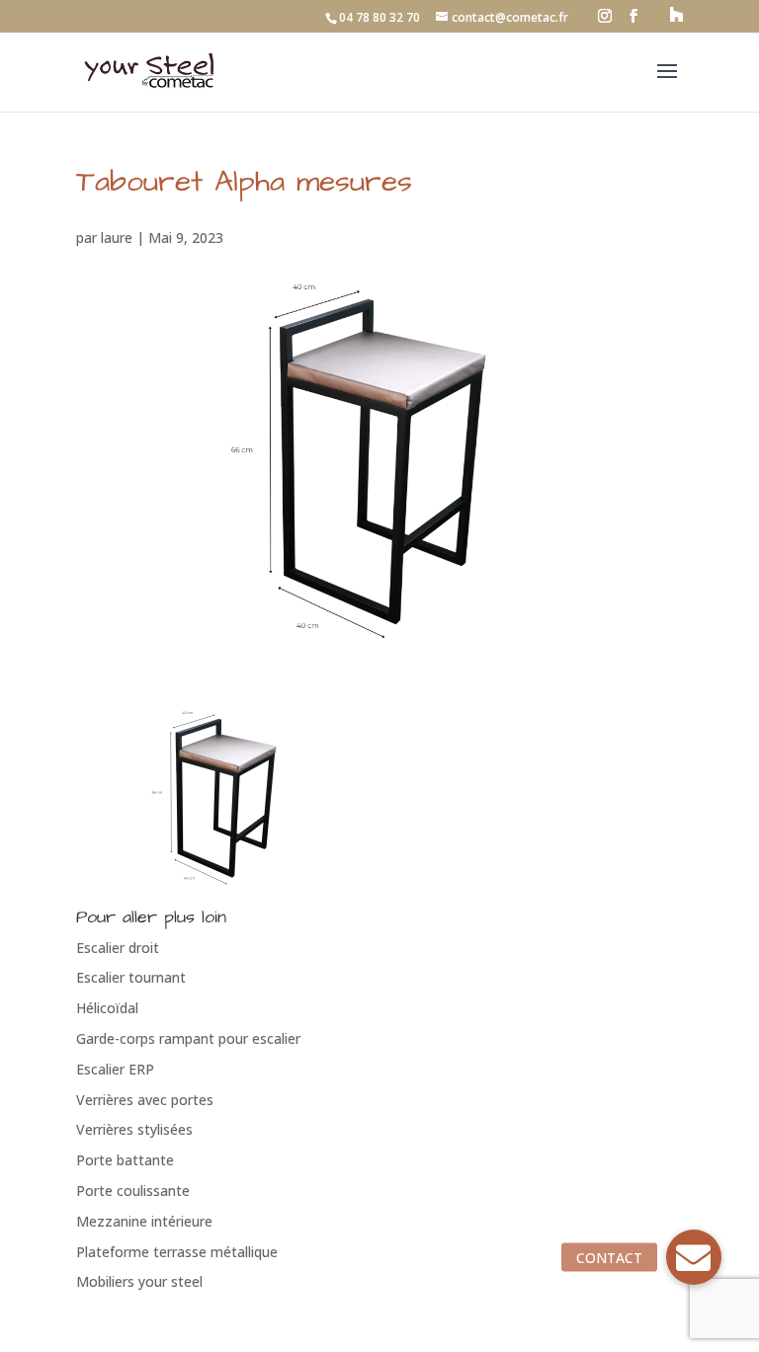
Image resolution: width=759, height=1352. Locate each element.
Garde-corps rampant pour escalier (188, 1038)
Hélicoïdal (107, 1007)
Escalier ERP (115, 1069)
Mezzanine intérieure (144, 1221)
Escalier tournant (131, 977)
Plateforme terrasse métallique (177, 1251)
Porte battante (125, 1160)
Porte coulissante (133, 1190)
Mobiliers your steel (139, 1281)
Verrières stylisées (134, 1129)
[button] (693, 1257)
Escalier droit (117, 947)
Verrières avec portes (144, 1099)
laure (116, 237)
